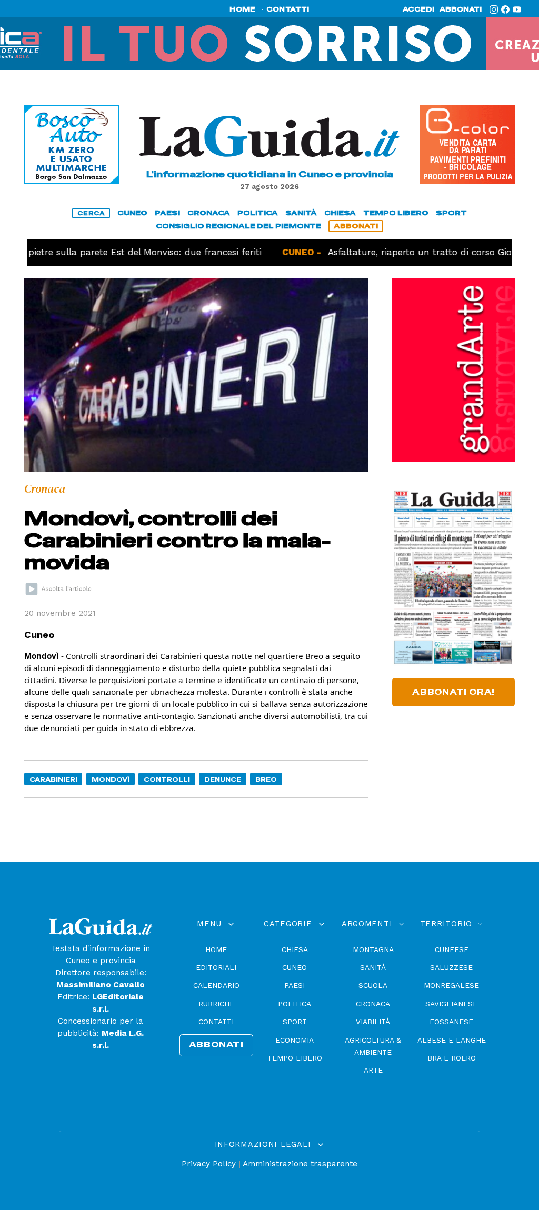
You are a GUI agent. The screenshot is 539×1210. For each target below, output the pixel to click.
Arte (373, 1070)
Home (216, 949)
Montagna (373, 949)
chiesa (340, 212)
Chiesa (295, 949)
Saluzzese (451, 967)
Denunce (222, 779)
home (242, 9)
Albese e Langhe (451, 1040)
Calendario (216, 985)
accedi (418, 9)
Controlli (167, 779)
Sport (295, 1021)
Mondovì (110, 779)
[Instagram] (494, 9)
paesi (167, 212)
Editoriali (216, 967)
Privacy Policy (209, 1163)
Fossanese (451, 1021)
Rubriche (216, 1003)
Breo (266, 779)
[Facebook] (505, 9)
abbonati (461, 9)
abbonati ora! (453, 692)
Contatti (216, 1021)
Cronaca (373, 1003)
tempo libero (395, 212)
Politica (294, 1003)
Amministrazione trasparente (300, 1163)
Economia (294, 1040)
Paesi (294, 985)
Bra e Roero (451, 1058)
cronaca (208, 212)
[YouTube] (517, 9)
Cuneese (451, 949)
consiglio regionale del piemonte (238, 226)
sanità (301, 212)
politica (257, 212)
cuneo (132, 212)
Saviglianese (451, 1003)
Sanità (373, 967)
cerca (91, 213)
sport (451, 212)
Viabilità (373, 1021)
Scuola (372, 985)
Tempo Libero (294, 1058)
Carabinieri (53, 779)
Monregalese (451, 985)
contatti (288, 9)
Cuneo (294, 967)
